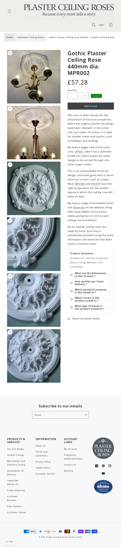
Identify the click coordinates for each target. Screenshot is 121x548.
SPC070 (95, 183)
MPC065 (80, 183)
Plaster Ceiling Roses (55, 537)
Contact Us (70, 464)
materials (79, 207)
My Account (70, 449)
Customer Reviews (12, 498)
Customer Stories (16, 512)
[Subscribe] (86, 414)
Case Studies (14, 506)
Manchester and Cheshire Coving (16, 463)
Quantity (72, 90)
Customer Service (45, 473)
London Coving (15, 455)
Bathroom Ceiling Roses (31, 37)
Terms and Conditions (42, 453)
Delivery (68, 470)
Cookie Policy (43, 467)
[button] (9, 11)
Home (9, 37)
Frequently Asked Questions (73, 457)
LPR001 (79, 151)
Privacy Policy (43, 461)
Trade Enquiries (16, 490)
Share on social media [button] (86, 318)
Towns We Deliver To (12, 482)
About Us (41, 445)
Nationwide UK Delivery (15, 472)
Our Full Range (15, 449)
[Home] (69, 11)
